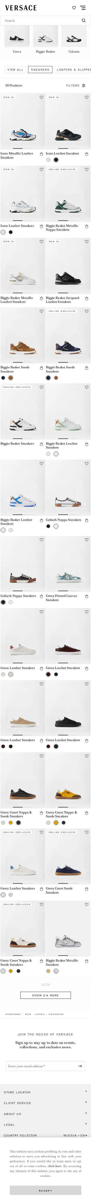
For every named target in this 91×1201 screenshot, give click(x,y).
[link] (13, 1014)
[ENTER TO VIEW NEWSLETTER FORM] (81, 1066)
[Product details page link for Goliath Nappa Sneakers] (68, 488)
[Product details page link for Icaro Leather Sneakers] (68, 122)
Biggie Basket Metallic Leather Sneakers (16, 300)
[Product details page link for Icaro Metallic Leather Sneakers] (22, 122)
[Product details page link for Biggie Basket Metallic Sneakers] (68, 929)
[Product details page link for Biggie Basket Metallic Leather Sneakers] (22, 266)
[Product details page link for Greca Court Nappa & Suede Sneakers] (22, 780)
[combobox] (45, 20)
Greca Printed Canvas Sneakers (61, 598)
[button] (41, 154)
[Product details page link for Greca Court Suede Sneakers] (68, 857)
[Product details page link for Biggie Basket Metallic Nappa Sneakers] (68, 194)
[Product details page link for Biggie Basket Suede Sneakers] (22, 335)
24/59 (45, 985)
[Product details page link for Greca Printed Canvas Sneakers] (68, 564)
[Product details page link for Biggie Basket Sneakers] (22, 411)
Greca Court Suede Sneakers (59, 890)
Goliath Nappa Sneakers (63, 520)
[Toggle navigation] (83, 8)
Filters (73, 85)
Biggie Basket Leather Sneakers (62, 445)
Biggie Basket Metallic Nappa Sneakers (62, 228)
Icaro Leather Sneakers (62, 153)
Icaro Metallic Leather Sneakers (16, 155)
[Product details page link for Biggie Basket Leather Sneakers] (68, 411)
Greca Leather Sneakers (17, 668)
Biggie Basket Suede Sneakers (14, 369)
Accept (45, 1190)
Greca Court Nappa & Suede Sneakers (16, 814)
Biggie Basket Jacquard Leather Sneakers (62, 300)
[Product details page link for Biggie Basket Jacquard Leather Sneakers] (68, 266)
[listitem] (17, 35)
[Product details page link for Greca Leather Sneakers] (22, 636)
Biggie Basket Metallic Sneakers (62, 962)
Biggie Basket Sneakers (17, 443)
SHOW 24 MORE (45, 995)
